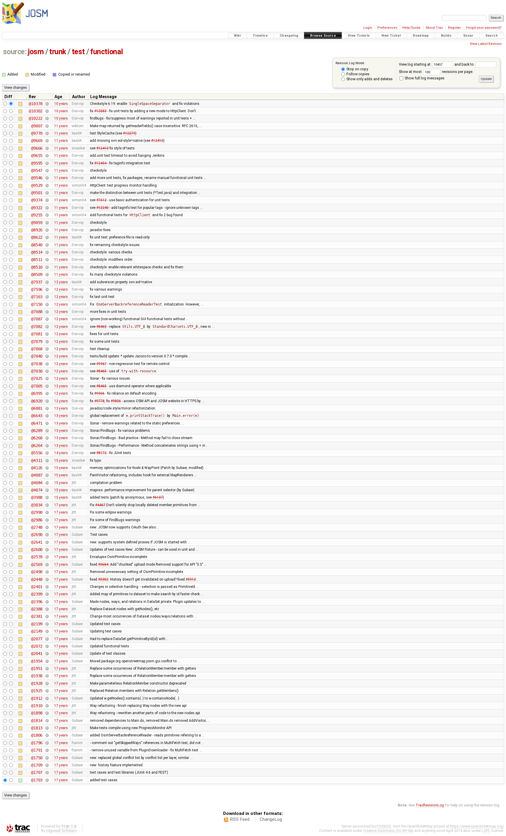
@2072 (36, 646)
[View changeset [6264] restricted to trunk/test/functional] (47, 445)
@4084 (36, 482)
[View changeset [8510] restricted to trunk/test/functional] (47, 267)
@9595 (36, 163)
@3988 (36, 497)
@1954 (36, 661)
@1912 (36, 698)
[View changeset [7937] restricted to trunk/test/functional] (47, 282)
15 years (61, 460)
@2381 (36, 616)
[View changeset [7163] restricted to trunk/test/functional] (47, 296)
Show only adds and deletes (369, 79)
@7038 (36, 363)
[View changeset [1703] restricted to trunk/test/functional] (47, 780)
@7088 (36, 311)
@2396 (36, 601)
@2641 (36, 542)
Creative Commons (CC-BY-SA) (388, 830)
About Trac (434, 28)
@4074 (36, 490)
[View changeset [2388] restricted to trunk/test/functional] (47, 609)
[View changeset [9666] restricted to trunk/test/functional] (47, 148)
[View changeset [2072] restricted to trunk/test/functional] (47, 646)
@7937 (36, 282)
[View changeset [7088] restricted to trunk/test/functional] (47, 311)
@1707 (36, 772)
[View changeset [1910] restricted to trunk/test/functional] (47, 705)
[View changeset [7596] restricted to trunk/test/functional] (47, 289)
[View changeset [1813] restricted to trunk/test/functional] (47, 728)
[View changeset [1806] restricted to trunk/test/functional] (47, 735)
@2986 (36, 520)
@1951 (36, 668)
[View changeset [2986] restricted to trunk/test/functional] (47, 520)
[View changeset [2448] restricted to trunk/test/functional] (47, 579)
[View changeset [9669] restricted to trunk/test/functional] (47, 140)
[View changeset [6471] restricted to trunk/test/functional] (47, 423)
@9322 (36, 207)
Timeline (260, 35)
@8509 (36, 274)
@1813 (36, 728)
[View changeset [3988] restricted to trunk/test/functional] (47, 497)
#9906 (99, 393)
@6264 (36, 445)
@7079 (36, 341)
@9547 (36, 170)
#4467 (100, 505)
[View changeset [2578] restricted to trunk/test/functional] (47, 557)
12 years (61, 282)
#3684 (103, 564)
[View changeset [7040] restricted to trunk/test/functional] (47, 356)
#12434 (100, 163)
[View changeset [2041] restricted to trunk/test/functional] (47, 653)
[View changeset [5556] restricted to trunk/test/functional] (47, 453)
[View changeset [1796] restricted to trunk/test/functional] (47, 743)
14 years (61, 453)
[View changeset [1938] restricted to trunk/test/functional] (47, 675)
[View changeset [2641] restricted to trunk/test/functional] (47, 542)
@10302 (35, 111)
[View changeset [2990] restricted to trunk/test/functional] (47, 512)
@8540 (36, 245)
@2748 (36, 527)
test (78, 51)
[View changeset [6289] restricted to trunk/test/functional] (47, 430)
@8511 (36, 259)
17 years (61, 505)
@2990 (36, 512)
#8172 (101, 453)
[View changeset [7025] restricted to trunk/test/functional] (47, 378)
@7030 (36, 371)
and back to (464, 64)
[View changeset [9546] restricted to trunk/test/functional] (47, 177)
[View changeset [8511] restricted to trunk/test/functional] (47, 259)
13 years (61, 408)
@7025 (36, 378)
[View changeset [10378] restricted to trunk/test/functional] (47, 103)
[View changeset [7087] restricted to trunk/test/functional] (47, 319)
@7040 (36, 356)
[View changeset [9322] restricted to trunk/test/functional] (47, 207)
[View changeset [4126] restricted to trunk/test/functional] (47, 467)
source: (15, 51)
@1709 (36, 765)
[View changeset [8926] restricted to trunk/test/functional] (47, 230)
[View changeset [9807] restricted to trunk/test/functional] (47, 126)
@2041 (36, 653)
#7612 (101, 200)
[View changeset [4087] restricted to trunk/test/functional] (47, 475)
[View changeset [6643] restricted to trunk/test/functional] (47, 415)
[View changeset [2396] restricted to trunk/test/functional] (47, 601)
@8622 (36, 237)
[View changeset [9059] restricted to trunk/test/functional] (47, 222)
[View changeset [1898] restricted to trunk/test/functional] (47, 713)
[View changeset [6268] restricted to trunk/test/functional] (47, 438)
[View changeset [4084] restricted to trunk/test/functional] (47, 482)
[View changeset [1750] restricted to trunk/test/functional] (47, 757)
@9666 (36, 148)
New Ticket (391, 35)
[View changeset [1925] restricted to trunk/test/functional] (47, 690)
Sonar (468, 35)
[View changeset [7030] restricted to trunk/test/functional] (47, 371)
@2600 (36, 549)
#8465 (101, 327)
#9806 (116, 401)
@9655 (36, 155)
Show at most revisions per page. (436, 71)
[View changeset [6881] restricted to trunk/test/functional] (47, 408)
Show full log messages (424, 78)
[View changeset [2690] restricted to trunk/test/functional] (47, 534)
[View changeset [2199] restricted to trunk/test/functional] (47, 624)
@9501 (36, 192)
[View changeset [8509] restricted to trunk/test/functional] (47, 274)
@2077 (36, 639)
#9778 (99, 401)
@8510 (36, 267)
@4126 (36, 467)
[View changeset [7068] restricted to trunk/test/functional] (47, 349)
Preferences (387, 28)
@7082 (36, 326)
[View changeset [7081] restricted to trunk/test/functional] (47, 334)
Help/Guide (411, 28)
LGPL (486, 830)
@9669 (36, 140)
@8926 (36, 230)
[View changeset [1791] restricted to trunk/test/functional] (47, 750)
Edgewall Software (61, 830)
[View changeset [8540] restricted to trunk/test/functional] (47, 245)
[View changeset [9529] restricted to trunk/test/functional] (47, 185)
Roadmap (421, 35)
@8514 (36, 252)
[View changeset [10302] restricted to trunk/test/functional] (47, 111)
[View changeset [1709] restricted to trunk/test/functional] (47, 765)
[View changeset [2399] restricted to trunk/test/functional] (47, 594)
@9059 (36, 222)
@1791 (36, 750)
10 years (61, 104)
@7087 (36, 319)
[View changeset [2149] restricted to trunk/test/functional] (47, 631)
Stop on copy (357, 69)
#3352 (103, 579)
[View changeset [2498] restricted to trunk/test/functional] (47, 571)
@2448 (36, 579)
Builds (446, 35)
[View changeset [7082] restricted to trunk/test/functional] (47, 326)
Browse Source (323, 35)
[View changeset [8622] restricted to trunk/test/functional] (47, 237)
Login (367, 28)
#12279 (129, 133)
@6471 (36, 423)
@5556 (36, 453)
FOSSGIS (384, 826)
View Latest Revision (486, 44)
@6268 (36, 438)
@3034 (36, 505)
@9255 (36, 215)
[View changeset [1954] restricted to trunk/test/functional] (47, 661)
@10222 (35, 118)
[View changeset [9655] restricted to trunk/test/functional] (47, 155)
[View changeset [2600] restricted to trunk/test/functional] (47, 549)
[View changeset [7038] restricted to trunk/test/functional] (47, 363)
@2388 (36, 609)
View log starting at (415, 64)
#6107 (158, 497)
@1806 (36, 735)
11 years (61, 126)
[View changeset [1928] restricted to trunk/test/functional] (47, 683)
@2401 (36, 586)
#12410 (157, 141)
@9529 (36, 185)
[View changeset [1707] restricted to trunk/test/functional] (47, 772)
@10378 (35, 103)
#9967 (101, 364)
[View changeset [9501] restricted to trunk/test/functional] (47, 192)
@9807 (36, 126)
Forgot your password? (484, 28)
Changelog (289, 35)
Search (492, 35)
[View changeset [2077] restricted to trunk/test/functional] (47, 639)
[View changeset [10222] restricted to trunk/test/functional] (47, 118)
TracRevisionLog (430, 805)
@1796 (36, 743)
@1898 (36, 713)
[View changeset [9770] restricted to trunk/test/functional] (47, 133)
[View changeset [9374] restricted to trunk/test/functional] (47, 200)
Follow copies (358, 74)
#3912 (191, 579)
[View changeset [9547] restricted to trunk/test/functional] (47, 170)
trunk (57, 51)
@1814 (36, 720)
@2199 (36, 624)
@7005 (36, 386)
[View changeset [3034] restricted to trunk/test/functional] (47, 505)
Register (454, 28)
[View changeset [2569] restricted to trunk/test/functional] (47, 564)
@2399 (36, 594)
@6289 (36, 430)
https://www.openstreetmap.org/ (477, 826)
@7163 (36, 296)
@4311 (36, 460)
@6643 (36, 415)
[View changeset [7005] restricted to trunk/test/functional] (47, 386)
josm (36, 51)
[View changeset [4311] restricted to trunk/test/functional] (47, 460)
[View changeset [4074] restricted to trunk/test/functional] (47, 490)
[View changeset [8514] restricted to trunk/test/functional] (47, 252)
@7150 (36, 304)
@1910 (36, 705)
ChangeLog (271, 819)
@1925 (36, 690)
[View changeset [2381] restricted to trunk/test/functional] (47, 616)
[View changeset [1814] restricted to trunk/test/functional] (47, 720)
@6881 (36, 408)
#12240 (102, 208)
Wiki (237, 35)
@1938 (36, 675)
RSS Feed (239, 819)
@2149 (36, 631)
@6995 (36, 393)
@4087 (36, 475)
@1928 (36, 683)
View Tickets (359, 35)
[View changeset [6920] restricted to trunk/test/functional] (47, 401)
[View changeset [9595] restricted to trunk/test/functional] (47, 163)
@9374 (36, 200)
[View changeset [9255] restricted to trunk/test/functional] (47, 215)
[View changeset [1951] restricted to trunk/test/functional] (47, 668)
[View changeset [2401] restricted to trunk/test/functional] (47, 586)
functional (106, 51)
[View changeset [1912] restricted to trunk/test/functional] (47, 698)
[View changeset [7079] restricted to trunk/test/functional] (47, 341)
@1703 (36, 780)
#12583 (100, 111)
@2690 (36, 534)
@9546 (36, 177)
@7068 (36, 349)
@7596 (36, 289)
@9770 (36, 133)
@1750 (36, 757)
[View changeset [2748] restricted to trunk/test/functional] (47, 527)
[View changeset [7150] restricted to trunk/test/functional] (47, 304)
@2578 (36, 557)
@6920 (36, 401)
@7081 (36, 334)
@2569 (36, 564)
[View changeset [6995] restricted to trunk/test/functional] (47, 393)
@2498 (36, 571)
